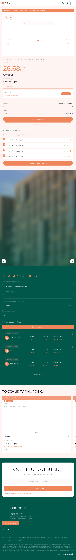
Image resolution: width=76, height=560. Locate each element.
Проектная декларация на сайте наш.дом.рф (31, 537)
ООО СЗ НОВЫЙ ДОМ (8, 537)
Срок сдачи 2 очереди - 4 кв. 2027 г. (12, 541)
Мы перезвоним (10, 523)
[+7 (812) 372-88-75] (63, 3)
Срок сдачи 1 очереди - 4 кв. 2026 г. (57, 537)
